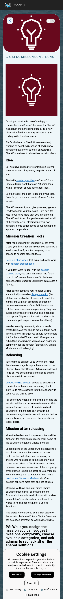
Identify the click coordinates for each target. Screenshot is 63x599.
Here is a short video (17, 260)
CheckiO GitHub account (18, 382)
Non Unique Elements (17, 478)
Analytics (32, 589)
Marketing (33, 594)
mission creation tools (23, 263)
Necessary (15, 589)
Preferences (50, 589)
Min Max (34, 478)
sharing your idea (25, 180)
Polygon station (39, 294)
